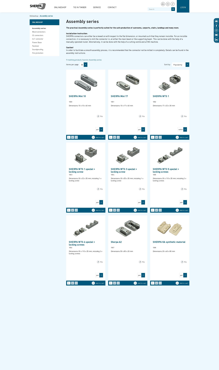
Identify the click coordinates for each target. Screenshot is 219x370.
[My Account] (163, 4)
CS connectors (37, 35)
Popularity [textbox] (177, 64)
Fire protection (37, 53)
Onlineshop (60, 7)
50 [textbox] (82, 64)
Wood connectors (38, 32)
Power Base (37, 42)
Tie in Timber (79, 7)
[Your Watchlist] (173, 4)
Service (97, 7)
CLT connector (37, 39)
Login (183, 7)
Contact (112, 7)
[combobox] (82, 64)
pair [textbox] (97, 129)
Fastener (35, 46)
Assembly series (46, 16)
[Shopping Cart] (168, 4)
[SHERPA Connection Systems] (39, 6)
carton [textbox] (180, 129)
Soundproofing (37, 49)
